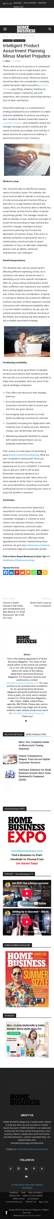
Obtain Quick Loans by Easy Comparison (40, 604)
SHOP (23, 1192)
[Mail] (27, 721)
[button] (5, 29)
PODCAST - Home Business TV (19, 874)
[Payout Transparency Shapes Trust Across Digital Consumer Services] (10, 759)
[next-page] (9, 787)
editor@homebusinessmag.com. (22, 683)
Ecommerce (15, 36)
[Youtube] (26, 1177)
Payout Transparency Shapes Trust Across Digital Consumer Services (34, 759)
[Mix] (28, 572)
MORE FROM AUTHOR (36, 734)
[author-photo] (27, 650)
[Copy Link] (45, 572)
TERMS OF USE (19, 1199)
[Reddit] (22, 572)
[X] (39, 572)
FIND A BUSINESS (29, 3)
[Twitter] (42, 1169)
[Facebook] (5, 572)
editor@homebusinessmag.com (32, 1149)
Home (5, 36)
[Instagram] (18, 1169)
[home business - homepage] (27, 1104)
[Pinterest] (16, 572)
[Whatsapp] (33, 572)
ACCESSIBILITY (33, 1199)
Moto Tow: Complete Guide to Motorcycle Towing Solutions (34, 745)
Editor (7, 61)
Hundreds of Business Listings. (19, 560)
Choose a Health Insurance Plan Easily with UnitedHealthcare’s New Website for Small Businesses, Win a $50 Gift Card (14, 610)
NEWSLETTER (18, 7)
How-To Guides (29, 36)
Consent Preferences (14, 1202)
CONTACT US (30, 1202)
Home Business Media (32, 1215)
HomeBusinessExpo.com (27, 851)
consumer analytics (13, 122)
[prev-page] (4, 787)
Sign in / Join (7, 3)
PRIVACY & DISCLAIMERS (33, 1195)
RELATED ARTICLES (14, 734)
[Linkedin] (11, 572)
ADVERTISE (42, 3)
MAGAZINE (18, 3)
